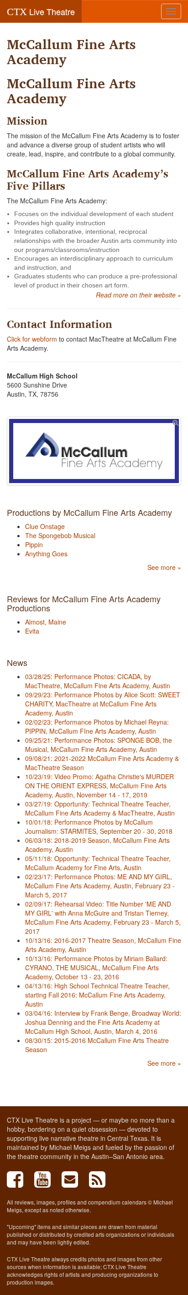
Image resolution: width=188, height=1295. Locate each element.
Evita (32, 630)
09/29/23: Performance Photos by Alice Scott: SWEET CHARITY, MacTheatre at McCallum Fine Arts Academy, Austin (102, 703)
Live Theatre (41, 11)
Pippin (34, 544)
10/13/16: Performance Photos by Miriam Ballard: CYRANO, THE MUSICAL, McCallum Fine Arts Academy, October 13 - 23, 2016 (96, 967)
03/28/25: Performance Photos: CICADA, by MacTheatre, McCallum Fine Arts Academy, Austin (97, 681)
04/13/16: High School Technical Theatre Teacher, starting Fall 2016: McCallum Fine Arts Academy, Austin (97, 994)
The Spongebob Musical (60, 535)
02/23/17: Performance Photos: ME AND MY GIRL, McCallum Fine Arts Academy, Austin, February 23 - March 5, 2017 (100, 885)
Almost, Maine (45, 621)
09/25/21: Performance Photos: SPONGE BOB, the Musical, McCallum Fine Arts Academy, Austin (98, 745)
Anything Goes (46, 553)
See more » (164, 567)
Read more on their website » (138, 294)
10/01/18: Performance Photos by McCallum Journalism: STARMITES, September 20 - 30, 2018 (98, 826)
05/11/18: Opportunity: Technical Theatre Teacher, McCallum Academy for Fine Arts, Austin (98, 863)
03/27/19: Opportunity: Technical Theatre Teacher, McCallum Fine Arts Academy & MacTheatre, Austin (100, 808)
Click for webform (32, 338)
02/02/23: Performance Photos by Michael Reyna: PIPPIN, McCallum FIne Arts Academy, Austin (97, 726)
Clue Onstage (45, 526)
